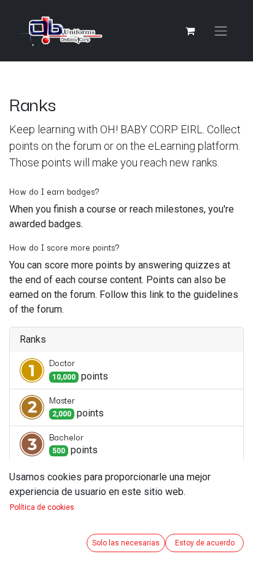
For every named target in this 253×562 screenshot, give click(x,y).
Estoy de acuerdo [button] (205, 543)
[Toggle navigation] (221, 31)
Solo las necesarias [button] (126, 543)
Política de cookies (42, 507)
